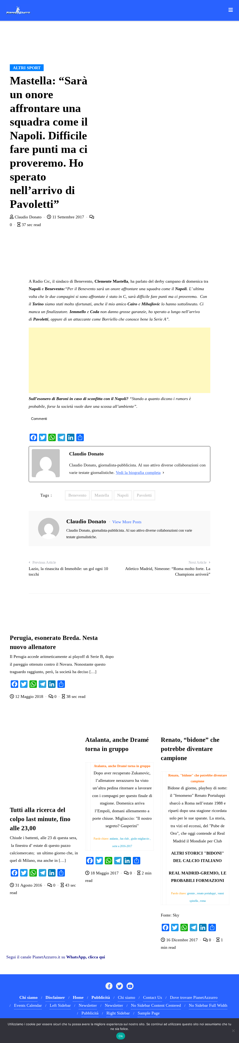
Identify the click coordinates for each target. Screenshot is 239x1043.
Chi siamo (126, 997)
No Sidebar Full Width (208, 1005)
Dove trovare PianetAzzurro (194, 997)
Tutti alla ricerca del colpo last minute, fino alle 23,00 (40, 819)
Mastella (102, 495)
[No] (233, 1030)
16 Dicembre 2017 (182, 940)
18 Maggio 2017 (104, 873)
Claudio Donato (28, 217)
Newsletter (88, 1005)
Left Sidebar (60, 1005)
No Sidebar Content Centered (156, 1005)
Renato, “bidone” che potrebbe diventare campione (190, 748)
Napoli (123, 495)
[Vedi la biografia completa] (163, 472)
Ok (121, 1036)
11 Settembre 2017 (68, 217)
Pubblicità (89, 1013)
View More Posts (126, 522)
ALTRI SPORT (27, 67)
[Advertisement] (119, 360)
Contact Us (152, 997)
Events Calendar (28, 1005)
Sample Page (149, 1013)
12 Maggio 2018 (29, 696)
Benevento (77, 495)
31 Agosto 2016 (28, 885)
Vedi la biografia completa (138, 472)
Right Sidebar (118, 1013)
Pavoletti (144, 495)
